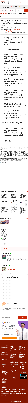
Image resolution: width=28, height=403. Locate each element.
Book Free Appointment (20, 2)
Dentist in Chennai (22, 343)
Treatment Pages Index (13, 397)
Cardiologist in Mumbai (12, 348)
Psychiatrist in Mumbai (12, 353)
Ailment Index (9, 395)
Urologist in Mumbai (13, 358)
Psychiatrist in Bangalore (4, 375)
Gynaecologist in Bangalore (5, 373)
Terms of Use (13, 371)
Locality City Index (15, 389)
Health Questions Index (5, 393)
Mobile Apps (13, 370)
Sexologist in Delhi (4, 359)
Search (26, 10)
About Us (12, 366)
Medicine (5, 13)
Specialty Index (22, 389)
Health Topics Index (22, 393)
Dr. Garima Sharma (11, 269)
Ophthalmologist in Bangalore (5, 384)
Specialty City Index (4, 391)
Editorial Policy (13, 378)
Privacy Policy (13, 377)
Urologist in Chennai (23, 358)
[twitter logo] (23, 367)
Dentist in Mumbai (13, 343)
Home (1, 13)
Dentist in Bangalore (5, 366)
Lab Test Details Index (5, 397)
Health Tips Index (16, 391)
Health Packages (16, 395)
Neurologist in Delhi (4, 354)
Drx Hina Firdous (10, 257)
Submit (22, 317)
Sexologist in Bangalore (4, 387)
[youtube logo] (23, 369)
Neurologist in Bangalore (4, 380)
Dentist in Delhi (3, 343)
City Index (2, 389)
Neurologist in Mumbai (12, 357)
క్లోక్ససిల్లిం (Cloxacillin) (13, 31)
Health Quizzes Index (14, 393)
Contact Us (13, 367)
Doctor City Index (8, 389)
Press (12, 379)
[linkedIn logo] (25, 367)
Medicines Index (4, 395)
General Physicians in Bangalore (5, 368)
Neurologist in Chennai (21, 357)
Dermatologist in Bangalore (5, 378)
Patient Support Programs (5, 398)
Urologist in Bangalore (4, 382)
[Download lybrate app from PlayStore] (23, 375)
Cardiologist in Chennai (22, 348)
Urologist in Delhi (4, 355)
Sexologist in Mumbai (14, 362)
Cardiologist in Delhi (4, 347)
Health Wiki (10, 391)
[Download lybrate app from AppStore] (23, 378)
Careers (12, 369)
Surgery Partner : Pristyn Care (14, 373)
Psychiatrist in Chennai (22, 353)
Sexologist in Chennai (23, 362)
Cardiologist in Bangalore (4, 371)
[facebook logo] (20, 367)
